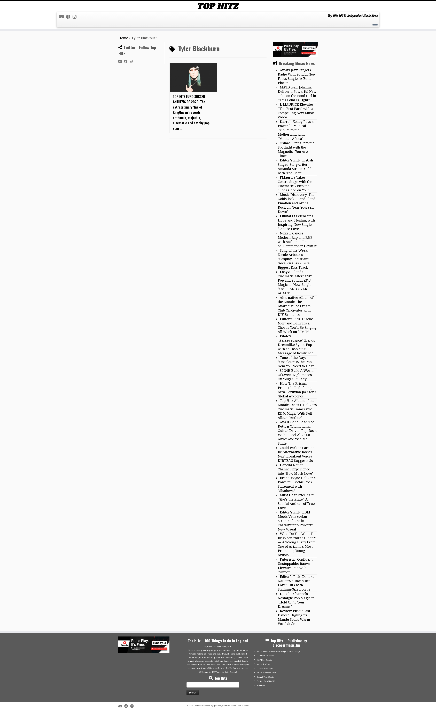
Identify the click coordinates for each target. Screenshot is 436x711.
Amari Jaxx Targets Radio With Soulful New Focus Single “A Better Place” (297, 76)
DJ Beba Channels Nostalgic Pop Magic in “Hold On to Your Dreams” (296, 600)
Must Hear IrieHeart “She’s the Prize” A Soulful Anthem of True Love (296, 501)
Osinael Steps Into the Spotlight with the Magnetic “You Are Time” (296, 149)
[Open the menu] (375, 24)
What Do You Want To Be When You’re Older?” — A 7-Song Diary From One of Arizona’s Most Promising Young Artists (297, 544)
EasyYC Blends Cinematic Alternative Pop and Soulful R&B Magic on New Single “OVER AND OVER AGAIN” (295, 282)
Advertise (261, 685)
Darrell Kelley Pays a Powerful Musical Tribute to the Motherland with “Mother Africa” (296, 130)
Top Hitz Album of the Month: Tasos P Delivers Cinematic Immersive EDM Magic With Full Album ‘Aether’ (297, 409)
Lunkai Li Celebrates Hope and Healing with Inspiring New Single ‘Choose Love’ (296, 222)
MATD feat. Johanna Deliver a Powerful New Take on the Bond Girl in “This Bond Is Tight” (297, 93)
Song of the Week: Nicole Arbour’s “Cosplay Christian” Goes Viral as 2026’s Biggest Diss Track (294, 258)
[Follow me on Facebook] (69, 16)
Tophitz (197, 706)
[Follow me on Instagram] (76, 16)
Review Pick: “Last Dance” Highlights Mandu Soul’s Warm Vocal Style (294, 617)
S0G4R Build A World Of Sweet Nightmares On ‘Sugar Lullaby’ (296, 375)
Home (123, 38)
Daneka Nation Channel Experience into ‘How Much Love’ (295, 469)
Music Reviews (263, 664)
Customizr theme (241, 706)
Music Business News (267, 673)
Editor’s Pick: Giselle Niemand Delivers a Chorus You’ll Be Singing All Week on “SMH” (297, 325)
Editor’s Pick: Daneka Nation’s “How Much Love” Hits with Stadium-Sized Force (296, 583)
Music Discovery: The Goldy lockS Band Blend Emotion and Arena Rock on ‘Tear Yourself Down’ (296, 203)
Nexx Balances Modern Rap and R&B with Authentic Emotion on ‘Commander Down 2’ (297, 239)
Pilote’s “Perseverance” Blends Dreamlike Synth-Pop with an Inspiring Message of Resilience (296, 344)
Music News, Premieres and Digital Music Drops (278, 651)
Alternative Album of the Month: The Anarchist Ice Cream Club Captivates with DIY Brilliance (295, 306)
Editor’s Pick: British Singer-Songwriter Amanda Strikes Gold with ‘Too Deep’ (295, 166)
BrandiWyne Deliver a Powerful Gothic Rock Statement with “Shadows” (297, 484)
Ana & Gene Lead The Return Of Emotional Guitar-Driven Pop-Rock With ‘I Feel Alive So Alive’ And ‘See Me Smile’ (297, 432)
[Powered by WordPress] (214, 705)
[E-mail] (62, 16)
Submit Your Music (265, 677)
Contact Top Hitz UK (266, 681)
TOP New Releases (265, 656)
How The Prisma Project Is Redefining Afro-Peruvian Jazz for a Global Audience (297, 389)
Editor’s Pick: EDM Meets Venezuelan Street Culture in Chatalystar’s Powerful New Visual (296, 520)
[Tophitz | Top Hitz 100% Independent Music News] (218, 6)
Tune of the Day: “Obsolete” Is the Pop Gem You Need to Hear (296, 362)
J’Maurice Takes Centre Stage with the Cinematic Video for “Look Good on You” (295, 183)
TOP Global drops (265, 668)
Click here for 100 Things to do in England (218, 672)
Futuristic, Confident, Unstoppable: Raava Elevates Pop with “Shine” (295, 565)
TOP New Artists (264, 660)
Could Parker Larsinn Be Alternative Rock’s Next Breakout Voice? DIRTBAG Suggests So (296, 454)
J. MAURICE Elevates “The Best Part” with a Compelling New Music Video (296, 110)
